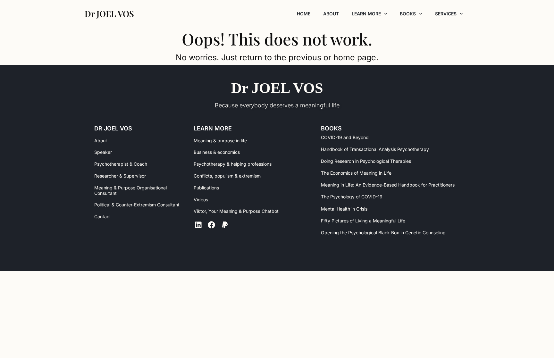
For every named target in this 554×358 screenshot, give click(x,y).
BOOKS (408, 13)
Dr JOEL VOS (277, 88)
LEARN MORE (366, 13)
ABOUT (331, 13)
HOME (303, 13)
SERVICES (446, 13)
